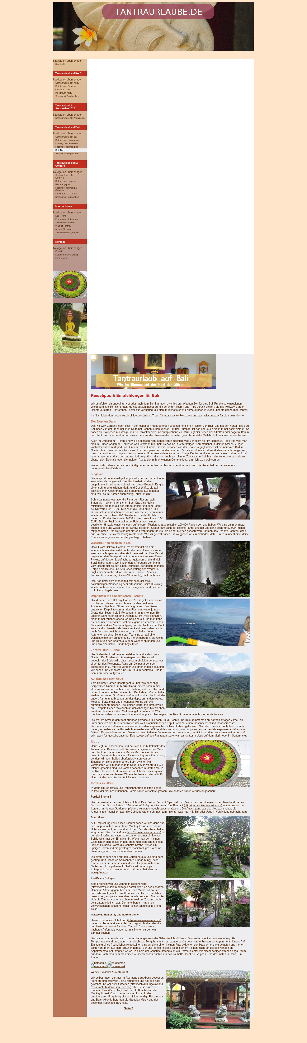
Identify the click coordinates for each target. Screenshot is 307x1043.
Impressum (61, 258)
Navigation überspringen (67, 60)
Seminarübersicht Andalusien (70, 118)
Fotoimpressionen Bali (66, 147)
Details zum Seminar (65, 86)
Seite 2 (128, 1008)
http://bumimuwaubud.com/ (143, 832)
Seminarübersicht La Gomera (65, 176)
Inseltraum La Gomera (66, 193)
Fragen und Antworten (66, 219)
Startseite (60, 64)
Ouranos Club (62, 89)
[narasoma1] (99, 962)
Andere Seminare (64, 229)
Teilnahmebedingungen (67, 232)
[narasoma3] (99, 966)
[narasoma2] (116, 962)
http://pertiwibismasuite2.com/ (203, 805)
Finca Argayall (62, 184)
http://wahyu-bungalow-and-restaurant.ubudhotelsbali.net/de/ (127, 985)
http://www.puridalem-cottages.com (113, 887)
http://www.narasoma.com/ (144, 920)
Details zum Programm (67, 140)
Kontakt (59, 251)
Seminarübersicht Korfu (67, 83)
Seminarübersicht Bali (66, 136)
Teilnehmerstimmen (65, 222)
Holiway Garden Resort (67, 143)
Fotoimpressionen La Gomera (66, 188)
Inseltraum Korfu (63, 93)
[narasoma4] (116, 966)
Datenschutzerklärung (66, 254)
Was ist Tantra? (63, 226)
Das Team (60, 215)
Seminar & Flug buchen (67, 96)
